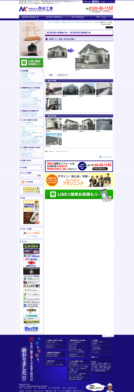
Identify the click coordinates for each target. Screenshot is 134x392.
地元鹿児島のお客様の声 (29, 115)
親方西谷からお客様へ (29, 73)
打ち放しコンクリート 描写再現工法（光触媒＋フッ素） (32, 131)
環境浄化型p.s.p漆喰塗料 (29, 142)
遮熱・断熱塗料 (27, 135)
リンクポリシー (96, 352)
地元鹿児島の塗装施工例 (29, 113)
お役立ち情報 (26, 96)
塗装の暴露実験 (73, 363)
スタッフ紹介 (26, 79)
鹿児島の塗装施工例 (30, 17)
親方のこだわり (27, 94)
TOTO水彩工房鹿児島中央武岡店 (32, 83)
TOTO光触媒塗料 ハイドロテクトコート (29, 123)
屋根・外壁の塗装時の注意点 (31, 140)
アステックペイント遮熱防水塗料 (32, 136)
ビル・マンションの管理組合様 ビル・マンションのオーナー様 (31, 101)
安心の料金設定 (78, 17)
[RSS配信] (31, 183)
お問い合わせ (101, 17)
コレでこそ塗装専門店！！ (30, 90)
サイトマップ (110, 1)
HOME (31, 167)
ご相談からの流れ (27, 150)
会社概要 (102, 1)
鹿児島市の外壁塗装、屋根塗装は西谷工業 (61, 22)
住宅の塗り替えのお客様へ (30, 104)
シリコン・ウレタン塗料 (29, 138)
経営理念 (25, 75)
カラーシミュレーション (29, 151)
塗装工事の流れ (27, 153)
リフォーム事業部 (31, 236)
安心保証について (27, 155)
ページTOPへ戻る (107, 157)
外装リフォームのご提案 (29, 98)
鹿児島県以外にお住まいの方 (31, 106)
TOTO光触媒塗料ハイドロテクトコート (79, 364)
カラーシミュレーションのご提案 (54, 364)
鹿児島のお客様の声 (54, 17)
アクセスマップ (27, 81)
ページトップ (108, 336)
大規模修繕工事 (73, 354)
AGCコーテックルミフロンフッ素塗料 (78, 366)
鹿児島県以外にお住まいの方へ (77, 356)
